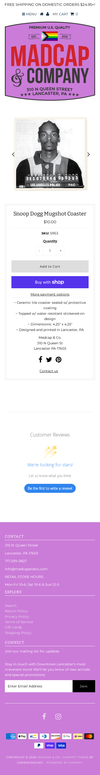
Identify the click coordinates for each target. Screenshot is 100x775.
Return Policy (16, 611)
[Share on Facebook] (40, 361)
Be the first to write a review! (50, 488)
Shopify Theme (76, 757)
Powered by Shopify (65, 762)
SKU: (45, 233)
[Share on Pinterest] (58, 361)
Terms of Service (19, 622)
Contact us (49, 371)
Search (11, 605)
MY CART (65, 14)
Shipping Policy (18, 633)
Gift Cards (13, 627)
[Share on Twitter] (49, 361)
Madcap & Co (48, 757)
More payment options (50, 294)
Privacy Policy (17, 616)
